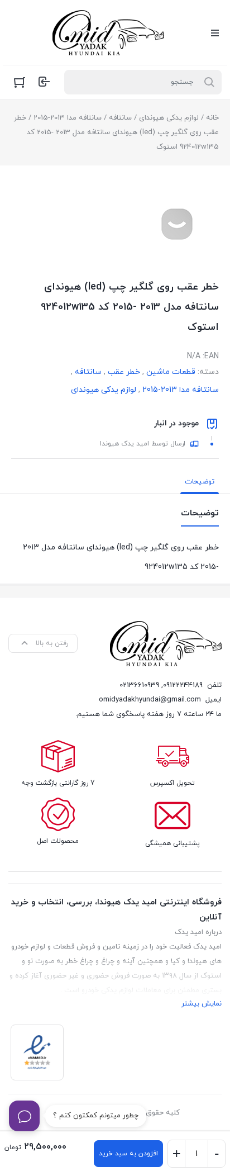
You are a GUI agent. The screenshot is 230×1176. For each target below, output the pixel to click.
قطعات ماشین (170, 372)
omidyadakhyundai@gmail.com (150, 700)
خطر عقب (124, 372)
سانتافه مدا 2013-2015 (67, 118)
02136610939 (139, 685)
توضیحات (199, 482)
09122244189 (183, 685)
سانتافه (120, 118)
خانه (212, 118)
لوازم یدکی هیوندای (169, 118)
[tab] (199, 482)
